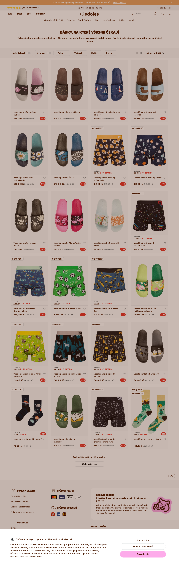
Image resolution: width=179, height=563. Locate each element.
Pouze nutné (143, 540)
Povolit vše (143, 554)
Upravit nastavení (143, 546)
